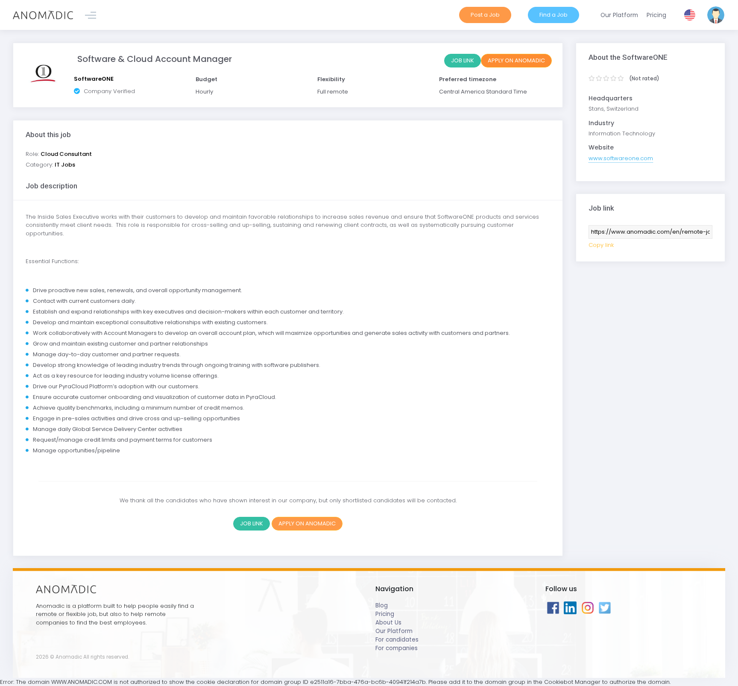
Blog (381, 605)
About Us (388, 623)
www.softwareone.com (621, 158)
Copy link (601, 245)
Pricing (384, 614)
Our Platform (394, 631)
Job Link (462, 60)
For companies (396, 648)
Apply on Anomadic (516, 60)
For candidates (397, 640)
